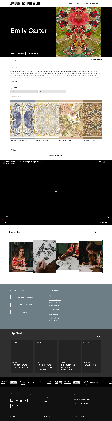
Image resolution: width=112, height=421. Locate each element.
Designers (78, 3)
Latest (13, 91)
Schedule (71, 3)
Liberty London (54, 305)
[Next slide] (100, 337)
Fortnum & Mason (55, 302)
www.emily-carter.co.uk (17, 53)
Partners (85, 3)
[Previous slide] (97, 337)
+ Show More (55, 309)
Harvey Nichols (54, 321)
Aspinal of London (55, 300)
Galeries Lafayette (55, 318)
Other (41, 91)
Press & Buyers (94, 3)
